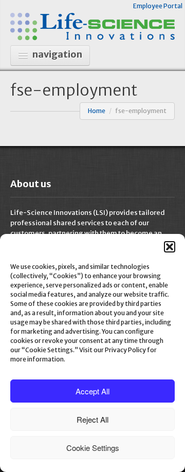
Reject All (92, 419)
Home (96, 111)
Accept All (92, 391)
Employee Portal (157, 6)
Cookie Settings (92, 447)
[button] (169, 247)
